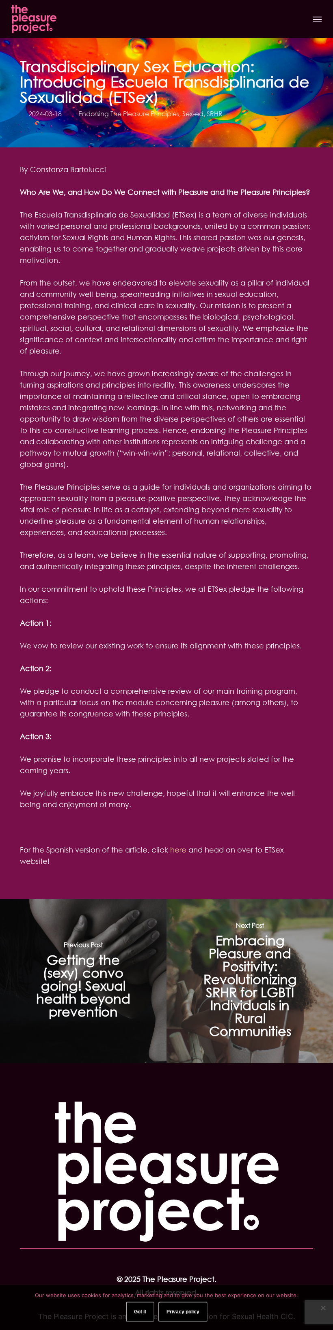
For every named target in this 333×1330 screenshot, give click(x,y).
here (178, 849)
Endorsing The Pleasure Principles (128, 114)
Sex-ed (192, 114)
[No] (323, 1308)
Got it (140, 1312)
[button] (317, 19)
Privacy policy (182, 1312)
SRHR (215, 114)
